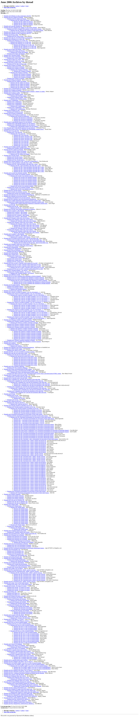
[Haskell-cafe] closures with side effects (14, 615)
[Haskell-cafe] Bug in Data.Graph (12, 62)
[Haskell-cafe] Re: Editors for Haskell (13, 17)
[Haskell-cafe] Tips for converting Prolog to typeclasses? (18, 32)
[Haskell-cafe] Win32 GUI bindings (13, 644)
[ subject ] (17, 6)
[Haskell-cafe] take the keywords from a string (16, 353)
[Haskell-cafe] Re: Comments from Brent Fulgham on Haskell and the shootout (24, 673)
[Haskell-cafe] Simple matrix (11, 504)
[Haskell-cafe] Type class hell (11, 130)
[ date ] (27, 6)
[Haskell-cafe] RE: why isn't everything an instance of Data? (19, 351)
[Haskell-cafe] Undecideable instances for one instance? (18, 122)
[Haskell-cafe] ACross (9, 394)
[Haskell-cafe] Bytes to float (11, 34)
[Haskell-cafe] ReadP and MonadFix (13, 558)
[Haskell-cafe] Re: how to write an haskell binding (26, 634)
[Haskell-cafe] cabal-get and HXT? (13, 401)
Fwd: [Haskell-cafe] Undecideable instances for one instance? (19, 128)
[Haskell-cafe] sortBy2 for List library (13, 568)
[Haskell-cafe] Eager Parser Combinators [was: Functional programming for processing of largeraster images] (41, 430)
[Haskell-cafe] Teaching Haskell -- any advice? (16, 270)
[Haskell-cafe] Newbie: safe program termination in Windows (19, 209)
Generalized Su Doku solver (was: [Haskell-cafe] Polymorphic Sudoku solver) (24, 129)
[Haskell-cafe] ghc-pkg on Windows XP (14, 500)
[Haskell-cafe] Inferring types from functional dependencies (19, 194)
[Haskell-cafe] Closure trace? (11, 254)
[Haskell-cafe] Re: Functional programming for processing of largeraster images (34, 424)
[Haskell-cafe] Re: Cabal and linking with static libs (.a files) (22, 164)
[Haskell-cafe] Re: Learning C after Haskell (18, 215)
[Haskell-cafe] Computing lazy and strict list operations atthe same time (28, 392)
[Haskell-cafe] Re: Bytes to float (15, 36)
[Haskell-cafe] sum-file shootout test (13, 26)
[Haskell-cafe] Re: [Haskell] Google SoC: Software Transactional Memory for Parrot (25, 671)
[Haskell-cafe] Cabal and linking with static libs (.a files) (18, 162)
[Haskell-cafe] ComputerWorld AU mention (15, 88)
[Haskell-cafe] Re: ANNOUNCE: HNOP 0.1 (15, 698)
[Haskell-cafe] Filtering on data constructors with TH (17, 16)
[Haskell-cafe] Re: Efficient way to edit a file (25, 46)
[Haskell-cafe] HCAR (9, 205)
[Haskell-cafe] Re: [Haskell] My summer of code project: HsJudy (20, 27)
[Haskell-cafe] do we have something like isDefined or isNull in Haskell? (22, 276)
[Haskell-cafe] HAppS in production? (13, 113)
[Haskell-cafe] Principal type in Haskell (14, 535)
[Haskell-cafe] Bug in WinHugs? (12, 250)
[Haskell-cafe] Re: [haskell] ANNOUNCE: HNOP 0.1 (18, 702)
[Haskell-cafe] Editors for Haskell (12, 80)
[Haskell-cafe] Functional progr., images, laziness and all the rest (30, 440)
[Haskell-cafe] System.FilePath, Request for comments (18, 682)
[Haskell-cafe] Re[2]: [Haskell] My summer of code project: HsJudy (24, 29)
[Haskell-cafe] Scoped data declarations (14, 562)
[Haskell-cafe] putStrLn (10, 343)
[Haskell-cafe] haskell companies (12, 494)
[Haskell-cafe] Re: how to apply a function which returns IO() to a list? (25, 269)
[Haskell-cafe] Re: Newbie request (16, 160)
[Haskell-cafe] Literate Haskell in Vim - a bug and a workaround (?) (21, 161)
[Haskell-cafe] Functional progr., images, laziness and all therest (30, 444)
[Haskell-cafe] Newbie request (12, 155)
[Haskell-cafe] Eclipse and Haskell (13, 49)
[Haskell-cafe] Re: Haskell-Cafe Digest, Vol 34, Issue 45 (18, 661)
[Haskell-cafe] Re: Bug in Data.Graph (17, 64)
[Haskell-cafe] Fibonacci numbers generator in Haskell (18, 319)
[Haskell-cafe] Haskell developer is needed (15, 596)
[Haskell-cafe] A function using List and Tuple (16, 375)
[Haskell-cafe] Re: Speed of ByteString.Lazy (15, 687)
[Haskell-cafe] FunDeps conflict (12, 93)
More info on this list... (10, 7)
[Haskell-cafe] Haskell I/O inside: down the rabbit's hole (18, 689)
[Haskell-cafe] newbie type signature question (15, 173)
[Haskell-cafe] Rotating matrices (12, 285)
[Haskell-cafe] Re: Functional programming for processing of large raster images (27, 415)
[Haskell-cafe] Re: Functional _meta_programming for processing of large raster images (36, 439)
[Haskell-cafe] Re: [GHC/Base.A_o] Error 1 (18, 620)
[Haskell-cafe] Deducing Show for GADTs (15, 676)
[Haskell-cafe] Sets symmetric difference (14, 366)
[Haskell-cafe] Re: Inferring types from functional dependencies (20, 199)
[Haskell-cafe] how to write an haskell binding (16, 622)
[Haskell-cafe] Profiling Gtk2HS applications (15, 146)
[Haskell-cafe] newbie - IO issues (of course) (15, 586)
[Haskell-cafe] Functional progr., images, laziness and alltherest (30, 465)
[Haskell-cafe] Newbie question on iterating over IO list (18, 405)
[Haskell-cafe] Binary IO (10, 591)
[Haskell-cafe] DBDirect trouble (12, 274)
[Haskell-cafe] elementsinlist (11, 247)
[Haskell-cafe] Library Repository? (13, 56)
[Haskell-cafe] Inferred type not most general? (15, 196)
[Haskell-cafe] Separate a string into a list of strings (17, 218)
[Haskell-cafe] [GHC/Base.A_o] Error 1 (14, 619)
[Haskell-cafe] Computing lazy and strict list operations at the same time (22, 379)
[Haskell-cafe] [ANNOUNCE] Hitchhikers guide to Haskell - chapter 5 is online (24, 91)
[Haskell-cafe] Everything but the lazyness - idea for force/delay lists (21, 238)
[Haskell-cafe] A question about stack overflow (16, 650)
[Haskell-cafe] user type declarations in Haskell (16, 543)
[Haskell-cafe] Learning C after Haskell (14, 210)
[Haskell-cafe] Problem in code (12, 110)
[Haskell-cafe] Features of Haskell (12, 65)
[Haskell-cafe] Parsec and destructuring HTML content (18, 369)
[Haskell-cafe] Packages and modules (13, 597)
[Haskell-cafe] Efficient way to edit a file (14, 39)
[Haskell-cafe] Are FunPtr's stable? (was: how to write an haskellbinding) (32, 667)
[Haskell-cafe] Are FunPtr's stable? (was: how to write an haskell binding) (23, 663)
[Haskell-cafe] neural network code (13, 556)
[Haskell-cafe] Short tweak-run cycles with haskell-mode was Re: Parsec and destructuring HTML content (34, 373)
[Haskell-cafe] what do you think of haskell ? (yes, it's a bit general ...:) (22, 292)
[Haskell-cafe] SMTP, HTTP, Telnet (13, 349)
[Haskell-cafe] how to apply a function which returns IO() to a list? (21, 263)
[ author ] (22, 6)
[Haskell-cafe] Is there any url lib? (12, 59)
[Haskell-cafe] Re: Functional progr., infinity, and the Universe (30, 456)
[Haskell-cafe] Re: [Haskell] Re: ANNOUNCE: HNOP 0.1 (19, 695)
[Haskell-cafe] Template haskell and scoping (15, 530)
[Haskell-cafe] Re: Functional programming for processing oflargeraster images (34, 434)
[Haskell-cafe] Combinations (11, 100)
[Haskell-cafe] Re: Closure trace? (15, 261)
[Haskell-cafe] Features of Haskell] (13, 90)
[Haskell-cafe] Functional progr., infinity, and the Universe (28, 453)
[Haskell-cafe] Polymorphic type (12, 549)
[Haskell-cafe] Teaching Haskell (12, 55)
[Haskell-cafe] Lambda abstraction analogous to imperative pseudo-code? (22, 200)
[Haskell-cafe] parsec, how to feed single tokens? (16, 583)
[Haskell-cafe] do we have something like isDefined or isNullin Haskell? (32, 283)
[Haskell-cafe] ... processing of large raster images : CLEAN (29, 420)
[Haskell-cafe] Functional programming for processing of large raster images (23, 414)
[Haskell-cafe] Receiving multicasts (13, 290)
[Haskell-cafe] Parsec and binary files (23, 136)
